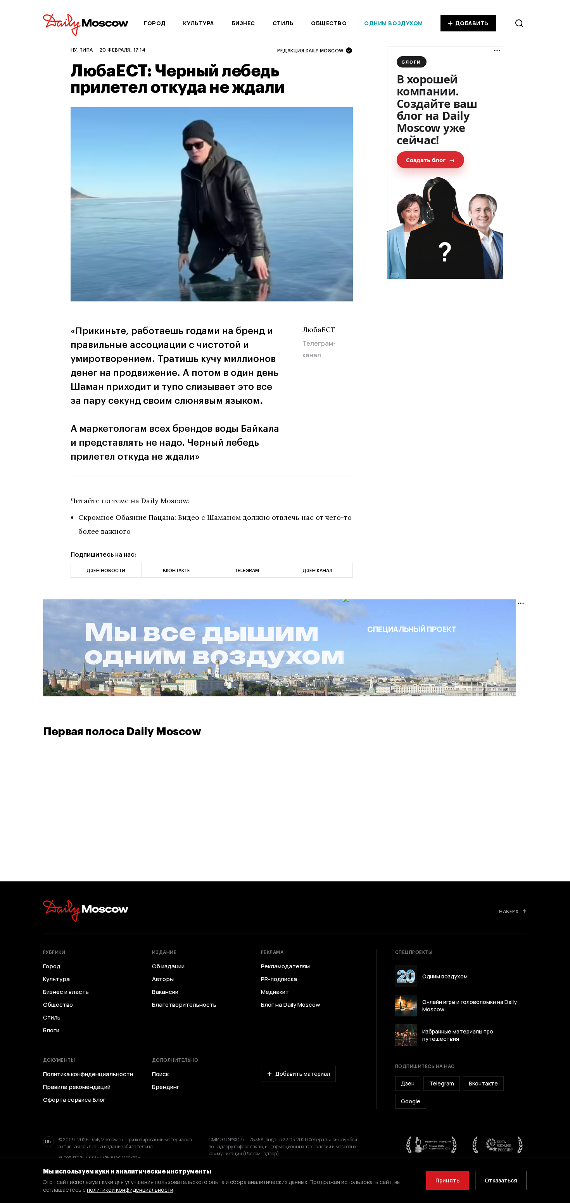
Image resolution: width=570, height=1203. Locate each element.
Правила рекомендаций (77, 1087)
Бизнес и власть (66, 992)
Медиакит (275, 992)
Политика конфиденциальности (88, 1074)
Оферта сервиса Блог (74, 1100)
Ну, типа (82, 49)
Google (410, 1101)
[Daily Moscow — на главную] (85, 911)
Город (155, 23)
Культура (198, 23)
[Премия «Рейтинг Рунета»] (431, 1144)
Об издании (168, 966)
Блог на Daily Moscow (290, 1005)
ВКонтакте (483, 1083)
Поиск (160, 1074)
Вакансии (165, 992)
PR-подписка (279, 979)
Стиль (283, 23)
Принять (447, 1180)
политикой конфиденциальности (130, 1189)
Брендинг (166, 1087)
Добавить (472, 23)
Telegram (441, 1083)
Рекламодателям (285, 966)
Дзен (408, 1083)
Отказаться (501, 1180)
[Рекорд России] (498, 1144)
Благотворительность (184, 1005)
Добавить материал (302, 1073)
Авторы (163, 979)
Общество (329, 23)
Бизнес (243, 23)
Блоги (51, 1030)
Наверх (508, 911)
